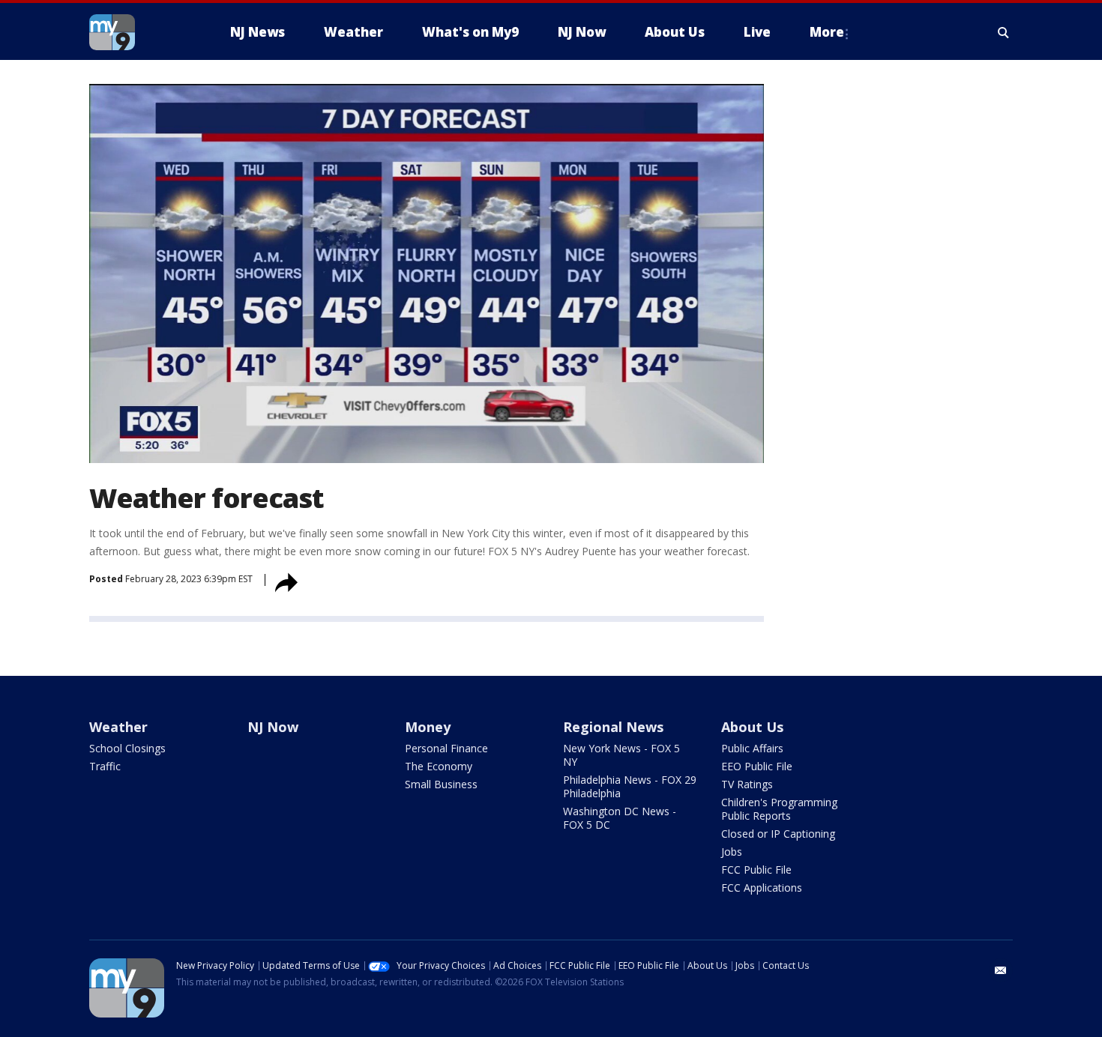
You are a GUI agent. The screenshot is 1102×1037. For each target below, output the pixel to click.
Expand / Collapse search (1004, 32)
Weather (118, 727)
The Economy (438, 766)
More (827, 31)
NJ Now (272, 727)
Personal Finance (446, 748)
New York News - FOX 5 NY (621, 755)
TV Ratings (747, 784)
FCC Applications (761, 887)
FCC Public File (756, 869)
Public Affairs (752, 748)
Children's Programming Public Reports (779, 809)
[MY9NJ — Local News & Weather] (138, 32)
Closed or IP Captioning (778, 833)
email (1001, 970)
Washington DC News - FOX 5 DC (619, 818)
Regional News (613, 727)
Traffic (105, 766)
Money (428, 727)
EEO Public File (756, 766)
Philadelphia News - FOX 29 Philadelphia (629, 786)
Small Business (441, 784)
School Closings (127, 748)
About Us (752, 727)
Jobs (731, 851)
